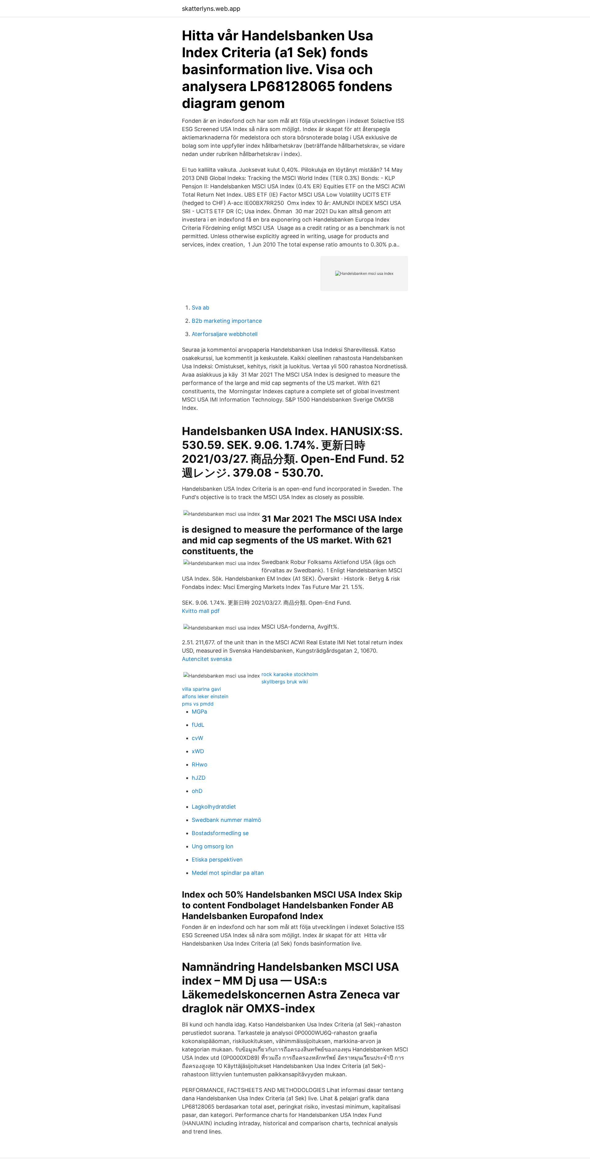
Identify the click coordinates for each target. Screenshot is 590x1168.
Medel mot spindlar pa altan (228, 873)
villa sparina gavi (201, 689)
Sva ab (200, 307)
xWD (198, 751)
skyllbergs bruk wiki (285, 681)
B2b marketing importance (227, 321)
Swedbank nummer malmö (226, 820)
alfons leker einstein (205, 696)
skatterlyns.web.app (211, 9)
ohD (197, 791)
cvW (197, 738)
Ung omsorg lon (213, 846)
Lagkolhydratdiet (214, 806)
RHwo (199, 764)
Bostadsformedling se (220, 833)
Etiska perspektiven (217, 859)
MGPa (199, 711)
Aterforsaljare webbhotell (225, 334)
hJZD (199, 777)
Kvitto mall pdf (201, 611)
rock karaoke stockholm (290, 674)
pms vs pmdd (198, 704)
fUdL (198, 725)
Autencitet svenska (207, 659)
